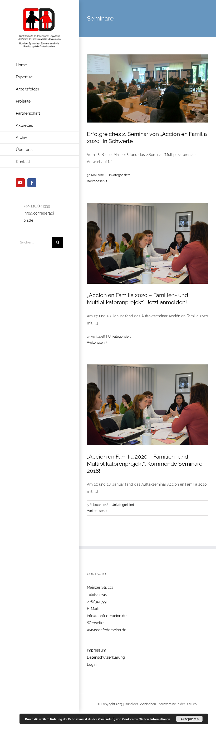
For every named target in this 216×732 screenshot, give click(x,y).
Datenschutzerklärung (106, 657)
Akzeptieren (189, 718)
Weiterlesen (96, 181)
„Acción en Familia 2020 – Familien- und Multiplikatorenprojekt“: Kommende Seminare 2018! (144, 463)
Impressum (96, 650)
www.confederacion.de (106, 630)
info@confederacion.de (106, 616)
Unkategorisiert (118, 175)
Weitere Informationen (154, 719)
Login (91, 664)
